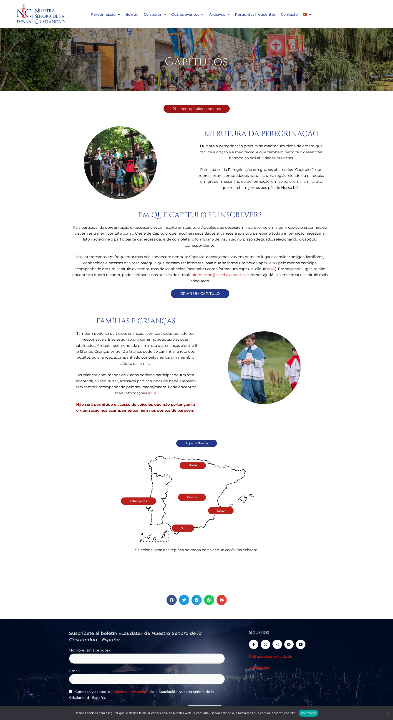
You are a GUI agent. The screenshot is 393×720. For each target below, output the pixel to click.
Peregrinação (103, 14)
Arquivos (217, 14)
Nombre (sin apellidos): (90, 650)
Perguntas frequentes (255, 14)
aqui (271, 269)
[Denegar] (387, 713)
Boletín (132, 14)
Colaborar (152, 14)
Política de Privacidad (130, 692)
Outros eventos (185, 14)
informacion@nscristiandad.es (218, 275)
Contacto (289, 14)
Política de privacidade (270, 656)
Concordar (308, 713)
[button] (171, 600)
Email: (74, 671)
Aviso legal (259, 668)
